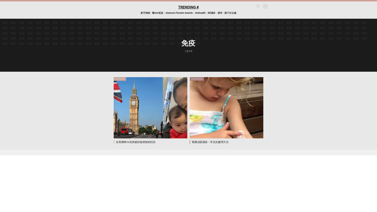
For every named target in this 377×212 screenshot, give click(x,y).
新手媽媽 (145, 12)
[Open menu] (265, 6)
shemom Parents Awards (179, 12)
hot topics (120, 79)
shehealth (200, 12)
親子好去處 (230, 12)
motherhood (196, 79)
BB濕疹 (211, 12)
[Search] (258, 6)
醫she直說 (157, 12)
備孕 (220, 12)
